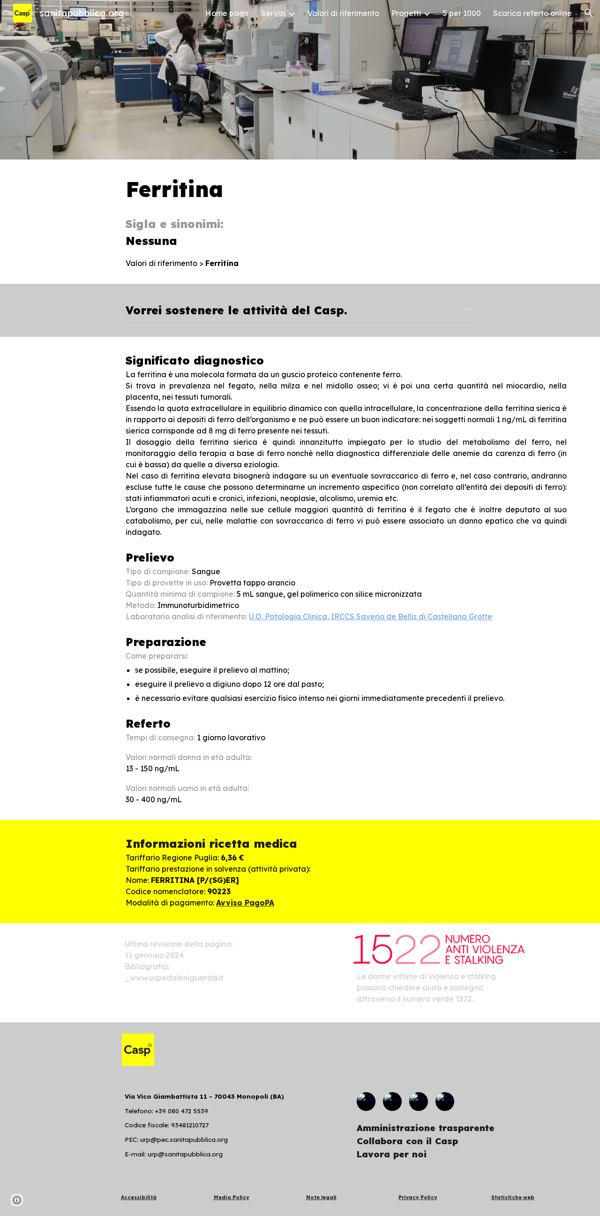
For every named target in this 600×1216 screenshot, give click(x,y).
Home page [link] (227, 13)
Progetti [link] (406, 13)
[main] (346, 222)
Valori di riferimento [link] (343, 13)
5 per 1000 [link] (462, 13)
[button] (589, 13)
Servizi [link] (273, 13)
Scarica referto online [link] (532, 13)
